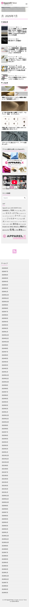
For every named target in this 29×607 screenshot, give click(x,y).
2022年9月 (5, 425)
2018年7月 (5, 582)
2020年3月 (5, 525)
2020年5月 (5, 519)
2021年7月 (5, 472)
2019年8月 (5, 549)
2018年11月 (5, 579)
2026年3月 (5, 285)
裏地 (20, 230)
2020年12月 (5, 495)
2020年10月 (5, 502)
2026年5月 (5, 278)
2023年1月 (5, 412)
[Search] (24, 198)
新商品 (11, 226)
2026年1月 (5, 291)
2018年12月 (5, 576)
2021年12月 (5, 455)
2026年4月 (5, 281)
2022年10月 (5, 422)
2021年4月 (5, 482)
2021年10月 (5, 462)
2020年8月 (5, 509)
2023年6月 (5, 395)
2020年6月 (5, 515)
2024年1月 (5, 372)
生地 (12, 229)
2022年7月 (5, 432)
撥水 (8, 226)
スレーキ (9, 216)
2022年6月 (5, 435)
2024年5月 (5, 358)
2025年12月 (5, 295)
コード (3, 213)
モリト (25, 221)
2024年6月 (5, 355)
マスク (8, 221)
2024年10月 (5, 341)
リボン (4, 224)
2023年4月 (5, 402)
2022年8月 (5, 428)
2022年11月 (5, 418)
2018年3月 (5, 592)
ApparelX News (10, 599)
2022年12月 (5, 415)
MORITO (16, 208)
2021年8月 (5, 469)
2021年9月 (5, 465)
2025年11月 (5, 298)
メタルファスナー (14, 221)
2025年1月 (5, 331)
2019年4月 (5, 562)
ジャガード (21, 213)
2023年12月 (5, 375)
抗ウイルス (21, 224)
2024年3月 (5, 365)
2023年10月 (5, 382)
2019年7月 (5, 552)
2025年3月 (5, 325)
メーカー (20, 221)
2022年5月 (5, 438)
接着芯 (5, 226)
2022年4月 (5, 442)
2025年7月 (5, 311)
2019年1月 (5, 572)
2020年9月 (5, 505)
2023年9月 (5, 385)
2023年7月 (5, 392)
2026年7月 (5, 271)
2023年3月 (5, 405)
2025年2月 (5, 328)
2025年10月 (5, 301)
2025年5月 (5, 318)
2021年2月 (5, 489)
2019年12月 (5, 535)
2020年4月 (5, 522)
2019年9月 (5, 545)
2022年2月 (5, 448)
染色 (19, 226)
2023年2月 (5, 408)
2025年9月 (5, 305)
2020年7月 (5, 512)
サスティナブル (12, 213)
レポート (8, 224)
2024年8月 (5, 348)
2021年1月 (5, 492)
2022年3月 (5, 445)
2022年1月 (5, 452)
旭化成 (16, 226)
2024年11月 (5, 338)
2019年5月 (5, 559)
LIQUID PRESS (15, 601)
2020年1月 (5, 532)
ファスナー (11, 218)
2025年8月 (5, 308)
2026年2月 (5, 288)
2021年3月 (5, 485)
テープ (17, 216)
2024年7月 (5, 351)
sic (9, 210)
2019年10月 (5, 542)
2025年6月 (5, 315)
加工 (11, 224)
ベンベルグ (20, 218)
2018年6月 (5, 586)
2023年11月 (5, 378)
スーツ (12, 216)
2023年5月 (5, 398)
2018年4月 (5, 589)
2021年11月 (5, 459)
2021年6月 (5, 475)
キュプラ (22, 210)
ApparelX (4, 208)
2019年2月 (5, 569)
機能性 (22, 227)
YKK (12, 210)
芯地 (17, 230)
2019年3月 (5, 566)
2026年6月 (5, 275)
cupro (8, 208)
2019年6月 (5, 556)
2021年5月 (5, 479)
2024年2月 (5, 368)
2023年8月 (5, 388)
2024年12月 (5, 335)
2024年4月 (5, 362)
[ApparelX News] (9, 3)
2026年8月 (5, 268)
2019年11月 (5, 539)
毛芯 (8, 230)
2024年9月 (5, 345)
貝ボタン (24, 230)
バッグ (5, 218)
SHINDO (5, 210)
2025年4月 (5, 321)
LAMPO (12, 208)
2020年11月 (5, 499)
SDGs (20, 208)
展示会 (15, 224)
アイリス (17, 210)
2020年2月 (5, 529)
